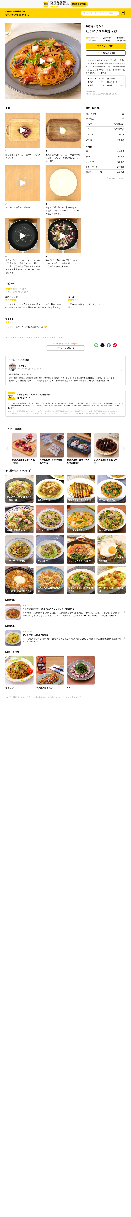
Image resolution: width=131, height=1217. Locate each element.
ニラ (88, 129)
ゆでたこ (90, 119)
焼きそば (24, 697)
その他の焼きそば (39, 697)
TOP (7, 697)
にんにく (90, 134)
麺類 (15, 697)
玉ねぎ (89, 124)
